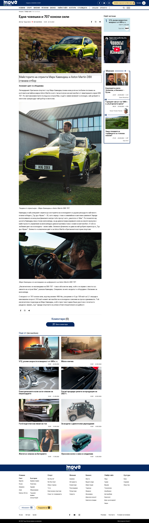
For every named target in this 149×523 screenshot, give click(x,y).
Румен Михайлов (123, 97)
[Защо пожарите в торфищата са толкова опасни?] (116, 122)
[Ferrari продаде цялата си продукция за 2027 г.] (81, 378)
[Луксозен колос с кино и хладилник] (81, 440)
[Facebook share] (91, 22)
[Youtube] (104, 3)
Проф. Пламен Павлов (116, 110)
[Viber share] (95, 22)
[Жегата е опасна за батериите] (39, 440)
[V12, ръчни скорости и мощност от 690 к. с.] (39, 348)
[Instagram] (109, 3)
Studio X (128, 521)
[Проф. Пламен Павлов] (125, 111)
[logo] (10, 3)
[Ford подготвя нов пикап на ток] (39, 410)
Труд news (27, 22)
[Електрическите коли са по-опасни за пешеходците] (39, 378)
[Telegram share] (99, 22)
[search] (124, 8)
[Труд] (73, 467)
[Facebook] (99, 3)
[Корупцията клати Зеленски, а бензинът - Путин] (116, 79)
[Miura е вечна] (81, 348)
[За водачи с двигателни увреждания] (81, 410)
